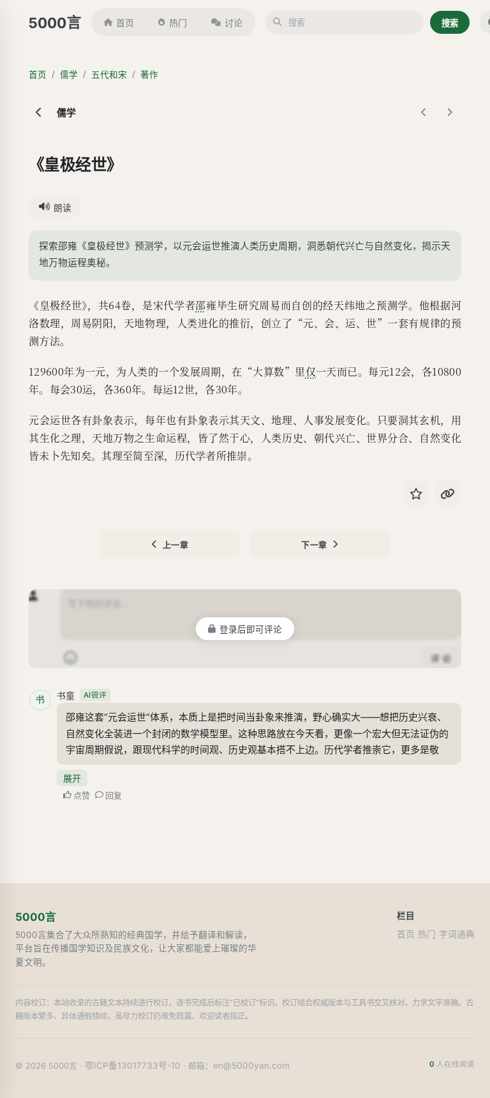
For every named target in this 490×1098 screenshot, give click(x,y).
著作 (149, 75)
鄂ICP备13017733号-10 (133, 1065)
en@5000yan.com (251, 1065)
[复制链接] (447, 493)
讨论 (233, 22)
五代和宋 (109, 75)
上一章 (176, 544)
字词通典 (457, 934)
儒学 (69, 75)
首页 (125, 22)
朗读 (62, 208)
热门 (178, 22)
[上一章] (424, 112)
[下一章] (449, 112)
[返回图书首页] (39, 112)
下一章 (314, 544)
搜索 (450, 23)
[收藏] (416, 493)
